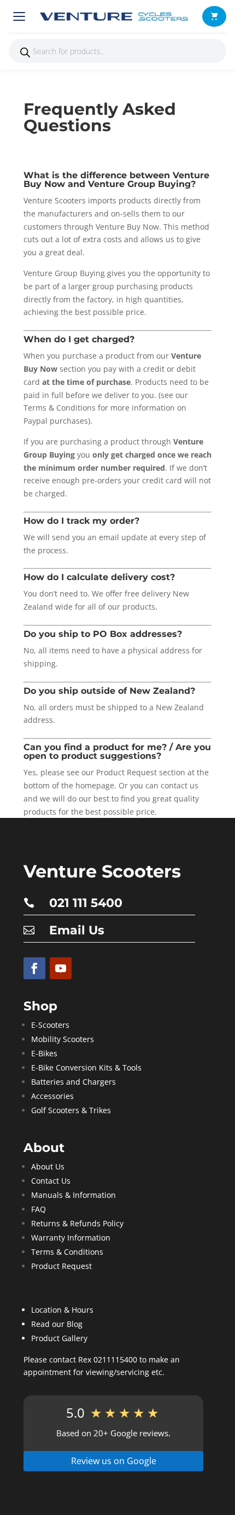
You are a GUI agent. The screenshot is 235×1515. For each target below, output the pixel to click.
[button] (214, 16)
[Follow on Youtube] (61, 968)
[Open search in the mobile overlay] (117, 51)
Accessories (52, 1096)
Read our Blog (57, 1324)
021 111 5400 (85, 903)
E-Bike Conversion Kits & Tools (86, 1067)
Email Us (76, 930)
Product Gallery (59, 1338)
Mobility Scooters (62, 1039)
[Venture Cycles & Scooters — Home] (116, 16)
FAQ (38, 1209)
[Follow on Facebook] (34, 968)
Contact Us (50, 1180)
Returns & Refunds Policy (77, 1223)
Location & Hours (62, 1310)
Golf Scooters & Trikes (71, 1110)
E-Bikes (44, 1053)
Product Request (61, 1266)
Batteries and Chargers (73, 1082)
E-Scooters (50, 1025)
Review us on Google (113, 1461)
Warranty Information (70, 1237)
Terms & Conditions (67, 1252)
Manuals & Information (73, 1195)
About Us (47, 1166)
